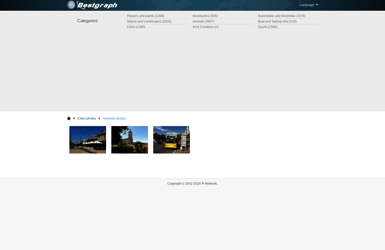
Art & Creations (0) (205, 27)
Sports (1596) (267, 27)
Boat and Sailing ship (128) (277, 21)
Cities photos (87, 118)
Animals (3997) (203, 21)
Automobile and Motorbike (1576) (282, 16)
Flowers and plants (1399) (145, 16)
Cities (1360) (136, 27)
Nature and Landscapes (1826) (149, 21)
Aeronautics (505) (205, 16)
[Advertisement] (192, 68)
